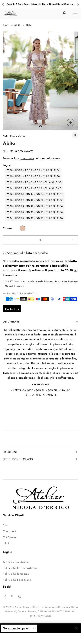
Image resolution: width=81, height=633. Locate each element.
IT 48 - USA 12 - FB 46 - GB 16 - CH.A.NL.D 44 (34, 200)
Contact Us (12, 309)
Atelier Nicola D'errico (14, 136)
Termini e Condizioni (16, 562)
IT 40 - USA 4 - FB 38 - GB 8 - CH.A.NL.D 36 (33, 176)
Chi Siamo (9, 537)
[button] (7, 240)
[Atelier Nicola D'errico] (10, 13)
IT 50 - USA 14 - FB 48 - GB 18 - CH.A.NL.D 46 (34, 206)
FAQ (6, 543)
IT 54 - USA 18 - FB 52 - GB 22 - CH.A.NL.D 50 (34, 218)
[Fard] (22, 228)
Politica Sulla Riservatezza (20, 568)
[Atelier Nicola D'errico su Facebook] (5, 597)
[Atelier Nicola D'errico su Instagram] (20, 597)
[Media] (70, 122)
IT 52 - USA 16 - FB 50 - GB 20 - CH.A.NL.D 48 (34, 212)
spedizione (27, 158)
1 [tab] (40, 126)
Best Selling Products (66, 281)
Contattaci (9, 531)
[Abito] (40, 81)
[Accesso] (64, 14)
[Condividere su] (75, 135)
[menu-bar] (75, 14)
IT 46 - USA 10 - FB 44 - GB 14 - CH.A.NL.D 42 (34, 194)
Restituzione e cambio (18, 459)
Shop (6, 525)
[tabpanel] (40, 81)
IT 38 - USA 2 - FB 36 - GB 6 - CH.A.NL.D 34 (33, 170)
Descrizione (11, 321)
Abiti (23, 281)
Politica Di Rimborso (16, 574)
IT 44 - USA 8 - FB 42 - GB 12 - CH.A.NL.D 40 (33, 188)
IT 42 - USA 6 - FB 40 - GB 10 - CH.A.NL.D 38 (33, 182)
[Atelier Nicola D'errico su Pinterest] (12, 597)
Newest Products (14, 286)
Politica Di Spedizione (17, 580)
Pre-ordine (10, 452)
